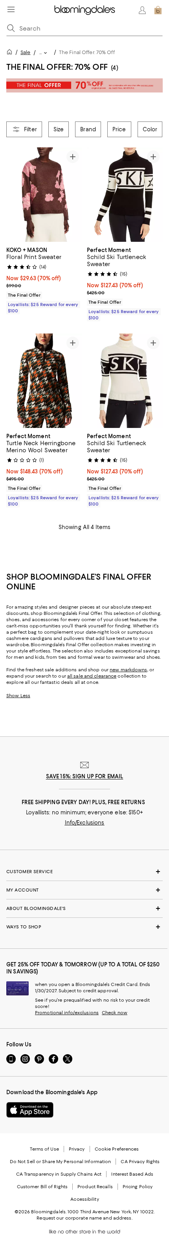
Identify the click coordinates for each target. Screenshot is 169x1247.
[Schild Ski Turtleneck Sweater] (125, 194)
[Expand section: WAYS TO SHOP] (84, 927)
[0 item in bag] (158, 10)
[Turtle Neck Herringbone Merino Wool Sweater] (44, 381)
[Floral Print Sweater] (44, 194)
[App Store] (29, 1110)
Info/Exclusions (85, 822)
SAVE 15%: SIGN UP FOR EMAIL (84, 776)
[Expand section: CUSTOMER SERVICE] (84, 872)
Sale (25, 52)
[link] (44, 279)
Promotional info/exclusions (67, 1012)
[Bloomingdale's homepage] (11, 53)
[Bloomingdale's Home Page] (84, 10)
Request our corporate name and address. (84, 1218)
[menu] (11, 9)
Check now (114, 1012)
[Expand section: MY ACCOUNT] (84, 890)
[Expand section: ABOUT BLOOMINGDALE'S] (84, 908)
